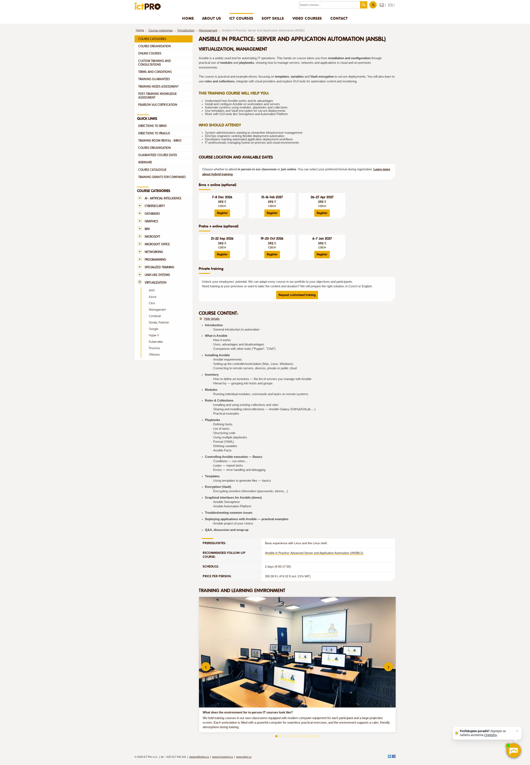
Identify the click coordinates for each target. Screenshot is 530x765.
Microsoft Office (157, 244)
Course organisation (154, 46)
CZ (381, 5)
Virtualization (185, 30)
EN (390, 5)
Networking (154, 252)
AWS (152, 290)
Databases (152, 213)
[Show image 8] (305, 736)
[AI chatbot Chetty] (513, 750)
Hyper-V (154, 335)
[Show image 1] (276, 736)
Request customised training (297, 295)
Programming (155, 259)
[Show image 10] (313, 736)
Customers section (373, 4)
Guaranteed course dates (157, 155)
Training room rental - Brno (159, 140)
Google (153, 329)
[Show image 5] (293, 736)
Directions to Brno (152, 126)
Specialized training (159, 267)
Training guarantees (154, 79)
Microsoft (152, 236)
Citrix (152, 303)
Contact (339, 18)
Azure (152, 296)
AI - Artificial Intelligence (163, 198)
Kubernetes (156, 341)
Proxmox (154, 348)
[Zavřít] (517, 731)
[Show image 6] (297, 736)
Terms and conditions (155, 71)
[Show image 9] (309, 736)
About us (211, 18)
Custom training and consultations (154, 62)
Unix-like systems (157, 275)
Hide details (212, 318)
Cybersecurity (155, 206)
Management (208, 30)
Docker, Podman (159, 322)
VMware (154, 354)
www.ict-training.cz (222, 756)
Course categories (160, 30)
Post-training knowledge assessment (157, 95)
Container (155, 316)
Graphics (151, 221)
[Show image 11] (318, 736)
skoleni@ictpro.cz (199, 756)
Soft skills (273, 18)
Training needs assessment (158, 86)
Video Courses (307, 18)
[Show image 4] (289, 736)
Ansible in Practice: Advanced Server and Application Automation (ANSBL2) (314, 553)
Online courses (149, 53)
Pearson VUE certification (157, 104)
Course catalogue (152, 169)
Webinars (145, 162)
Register (222, 213)
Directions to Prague (154, 133)
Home (188, 18)
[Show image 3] (284, 736)
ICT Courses (241, 18)
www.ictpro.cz (244, 756)
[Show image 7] (301, 736)
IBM (147, 229)
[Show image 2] (280, 736)
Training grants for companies (162, 177)
